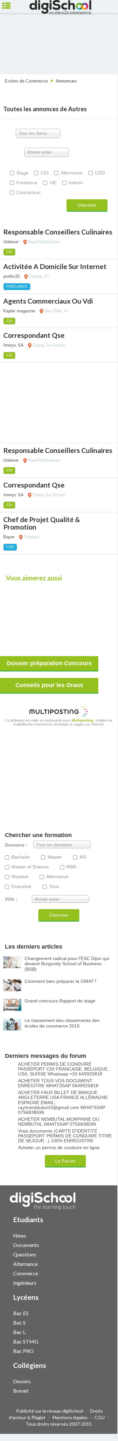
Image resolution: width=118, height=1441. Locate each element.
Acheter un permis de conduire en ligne (59, 1147)
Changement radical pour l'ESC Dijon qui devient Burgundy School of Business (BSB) (67, 964)
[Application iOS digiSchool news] (99, 1235)
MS (83, 857)
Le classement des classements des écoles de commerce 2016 (62, 1023)
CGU (99, 1417)
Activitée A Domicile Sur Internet (55, 266)
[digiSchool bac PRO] (96, 1350)
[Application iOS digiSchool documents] (99, 1244)
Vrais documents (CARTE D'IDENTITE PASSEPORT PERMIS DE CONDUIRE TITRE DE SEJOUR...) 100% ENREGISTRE (65, 1136)
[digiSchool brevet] (96, 1390)
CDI (45, 172)
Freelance (26, 182)
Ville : (11, 899)
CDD (100, 172)
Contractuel (28, 192)
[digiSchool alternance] (96, 1263)
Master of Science (30, 866)
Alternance (72, 172)
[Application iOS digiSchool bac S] (99, 1322)
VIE (53, 182)
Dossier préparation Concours (49, 663)
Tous (54, 886)
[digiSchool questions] (96, 1254)
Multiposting (82, 720)
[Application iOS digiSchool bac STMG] (99, 1341)
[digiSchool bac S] (96, 1322)
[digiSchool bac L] (96, 1332)
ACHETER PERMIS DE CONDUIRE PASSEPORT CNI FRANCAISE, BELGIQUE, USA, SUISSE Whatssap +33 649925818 (63, 1069)
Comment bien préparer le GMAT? (60, 981)
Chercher (87, 205)
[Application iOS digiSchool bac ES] (99, 1312)
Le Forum (65, 1160)
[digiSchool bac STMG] (96, 1341)
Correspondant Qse (34, 335)
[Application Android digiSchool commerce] (102, 1272)
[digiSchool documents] (96, 1244)
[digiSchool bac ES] (96, 1313)
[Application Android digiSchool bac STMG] (102, 1341)
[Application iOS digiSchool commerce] (99, 1272)
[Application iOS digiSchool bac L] (99, 1331)
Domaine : (16, 845)
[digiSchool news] (96, 1235)
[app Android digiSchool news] (102, 1235)
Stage (22, 172)
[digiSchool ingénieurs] (96, 1282)
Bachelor (20, 857)
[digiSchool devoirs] (96, 1381)
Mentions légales (70, 1417)
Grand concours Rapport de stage (60, 1000)
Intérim (76, 182)
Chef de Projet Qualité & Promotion (41, 523)
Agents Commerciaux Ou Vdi (48, 301)
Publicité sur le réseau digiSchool (49, 1411)
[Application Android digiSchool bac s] (102, 1322)
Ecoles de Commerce (26, 80)
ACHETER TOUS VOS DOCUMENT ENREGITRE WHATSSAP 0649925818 (58, 1083)
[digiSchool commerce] (96, 1273)
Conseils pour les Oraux (49, 685)
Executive (21, 886)
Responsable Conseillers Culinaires (57, 232)
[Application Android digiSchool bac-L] (102, 1331)
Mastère (20, 876)
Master (55, 857)
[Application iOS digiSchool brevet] (99, 1390)
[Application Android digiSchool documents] (102, 1244)
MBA (71, 866)
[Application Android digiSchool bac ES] (102, 1312)
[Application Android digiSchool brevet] (102, 1390)
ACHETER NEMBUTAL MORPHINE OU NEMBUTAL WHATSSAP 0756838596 (58, 1122)
